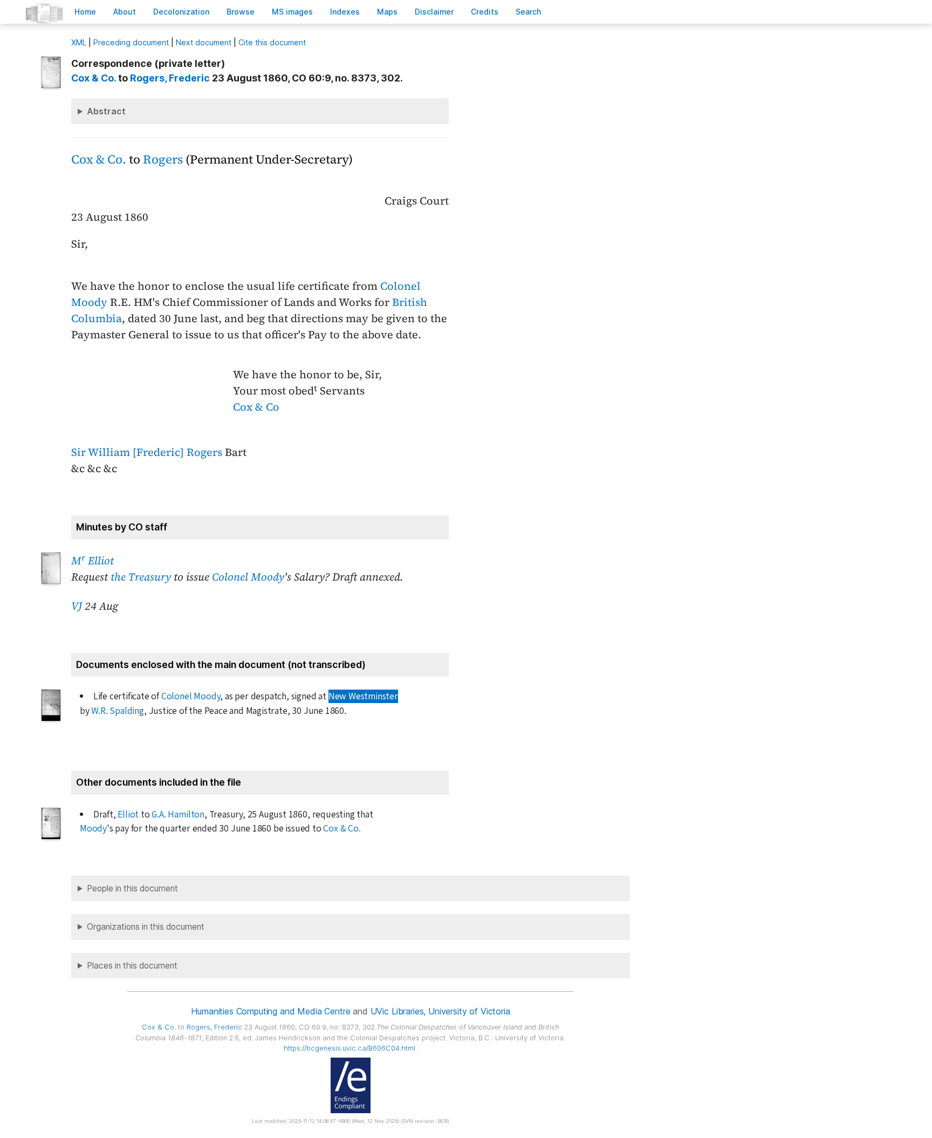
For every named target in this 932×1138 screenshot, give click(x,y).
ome (85, 11)
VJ (76, 606)
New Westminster (363, 696)
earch (529, 11)
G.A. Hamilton (178, 814)
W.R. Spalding (117, 711)
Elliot (128, 814)
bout (124, 11)
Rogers (163, 159)
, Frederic (170, 78)
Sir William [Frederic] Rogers (146, 452)
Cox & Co (256, 406)
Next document (203, 42)
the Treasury (141, 576)
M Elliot (92, 560)
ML (78, 42)
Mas (387, 11)
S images (292, 11)
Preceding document (131, 42)
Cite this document (272, 42)
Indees (345, 11)
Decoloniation (181, 11)
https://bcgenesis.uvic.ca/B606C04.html (349, 1048)
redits (484, 11)
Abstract (106, 111)
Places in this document (132, 965)
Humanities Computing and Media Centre (270, 1011)
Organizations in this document (145, 927)
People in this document (132, 888)
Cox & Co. (93, 78)
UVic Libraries (397, 1011)
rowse (241, 11)
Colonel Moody (248, 576)
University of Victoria (469, 1011)
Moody (93, 828)
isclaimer (434, 11)
